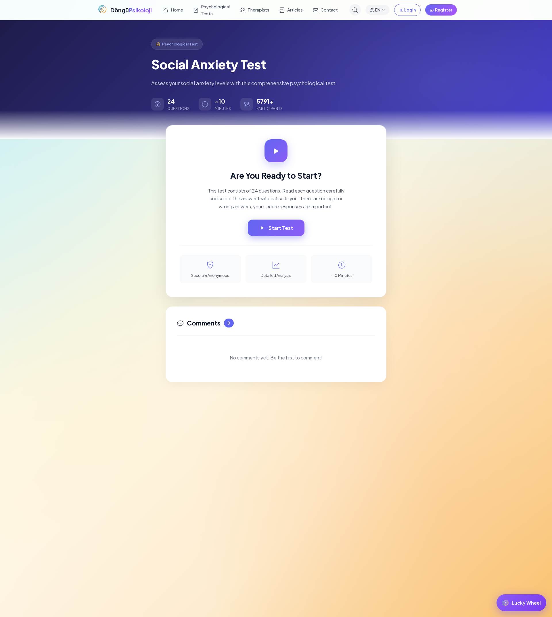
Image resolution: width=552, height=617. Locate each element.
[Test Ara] (355, 10)
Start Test (281, 227)
